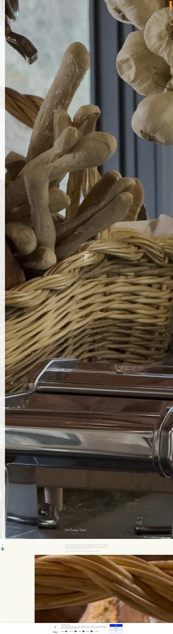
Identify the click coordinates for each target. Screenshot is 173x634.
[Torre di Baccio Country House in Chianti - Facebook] (2, 544)
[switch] (75, 631)
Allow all (116, 625)
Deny (116, 631)
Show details (96, 631)
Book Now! (170, 6)
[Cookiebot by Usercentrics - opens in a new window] (55, 632)
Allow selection (116, 628)
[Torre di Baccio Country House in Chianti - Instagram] (2, 543)
